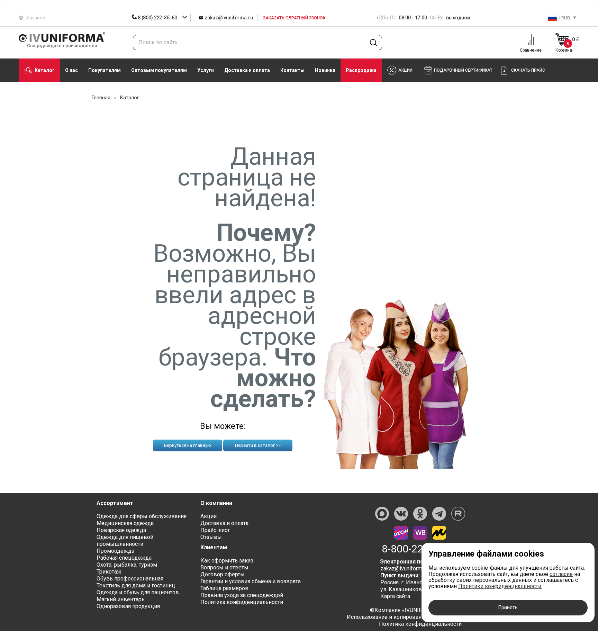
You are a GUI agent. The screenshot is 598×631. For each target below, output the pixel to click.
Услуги (205, 70)
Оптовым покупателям (159, 70)
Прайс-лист (215, 530)
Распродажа (361, 70)
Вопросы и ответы (224, 567)
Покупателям (104, 70)
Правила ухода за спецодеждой (241, 595)
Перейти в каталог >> (258, 445)
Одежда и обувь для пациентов (138, 592)
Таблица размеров (224, 588)
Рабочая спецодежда (124, 558)
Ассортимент (115, 503)
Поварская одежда (121, 530)
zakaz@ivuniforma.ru (228, 17)
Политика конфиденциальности (241, 602)
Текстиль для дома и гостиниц (136, 585)
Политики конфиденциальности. (500, 586)
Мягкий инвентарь (121, 599)
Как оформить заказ (226, 560)
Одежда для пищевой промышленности (125, 540)
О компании (216, 503)
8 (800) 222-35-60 (157, 17)
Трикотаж (109, 571)
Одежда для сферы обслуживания (142, 516)
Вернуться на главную (187, 445)
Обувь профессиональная (130, 578)
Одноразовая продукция (128, 606)
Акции (208, 516)
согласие (561, 574)
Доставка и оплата (247, 70)
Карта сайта (395, 596)
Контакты (292, 70)
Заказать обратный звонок (294, 18)
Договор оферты (222, 574)
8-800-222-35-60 (420, 549)
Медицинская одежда (125, 523)
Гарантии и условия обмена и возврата (250, 581)
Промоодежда (115, 551)
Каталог (45, 70)
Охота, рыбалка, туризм (127, 564)
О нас (71, 70)
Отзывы (211, 537)
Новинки (325, 70)
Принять (508, 607)
